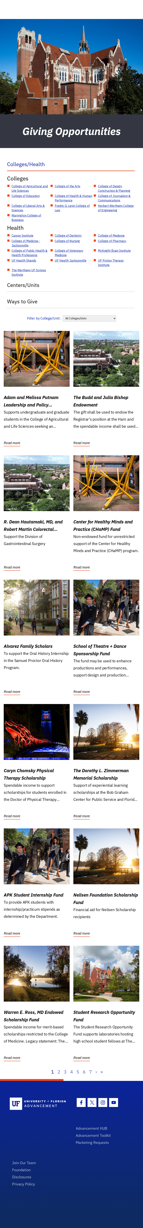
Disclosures (21, 1176)
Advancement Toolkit (93, 1135)
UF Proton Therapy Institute (111, 263)
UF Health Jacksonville (70, 260)
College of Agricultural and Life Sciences (30, 188)
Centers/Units (23, 285)
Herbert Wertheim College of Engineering (116, 208)
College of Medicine (111, 235)
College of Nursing (67, 241)
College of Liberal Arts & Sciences (28, 208)
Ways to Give (22, 301)
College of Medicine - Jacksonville (26, 243)
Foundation (21, 1169)
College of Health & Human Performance (73, 198)
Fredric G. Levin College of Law (72, 208)
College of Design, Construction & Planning (114, 188)
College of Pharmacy (112, 241)
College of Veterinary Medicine (69, 253)
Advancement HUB (91, 1128)
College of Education (26, 196)
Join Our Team (24, 1162)
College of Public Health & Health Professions (29, 253)
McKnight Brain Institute (114, 250)
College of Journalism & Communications (114, 198)
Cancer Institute (22, 235)
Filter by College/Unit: (44, 318)
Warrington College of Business (26, 218)
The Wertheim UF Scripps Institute (29, 272)
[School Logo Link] (38, 1104)
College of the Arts (67, 186)
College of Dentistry (68, 235)
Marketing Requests (92, 1142)
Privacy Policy (23, 1183)
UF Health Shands (24, 260)
